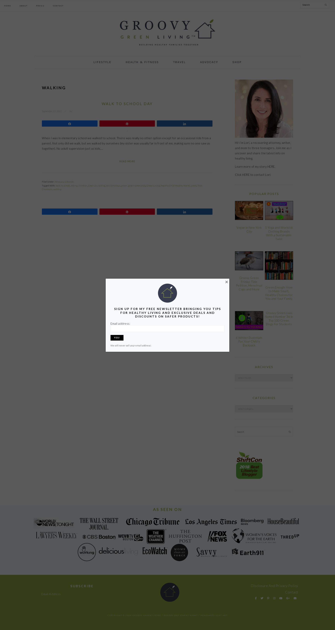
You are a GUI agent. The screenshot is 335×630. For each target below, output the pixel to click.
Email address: (120, 323)
